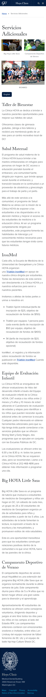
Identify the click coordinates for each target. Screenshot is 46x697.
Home (4, 14)
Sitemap (30, 693)
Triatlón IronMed (15, 271)
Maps (4, 690)
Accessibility (32, 690)
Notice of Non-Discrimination (13, 693)
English (7, 94)
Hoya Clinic (22, 3)
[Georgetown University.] (4, 3)
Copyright (13, 690)
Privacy (22, 690)
